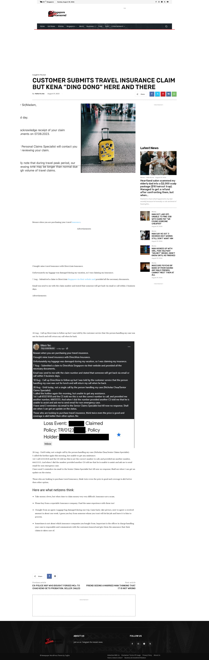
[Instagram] (158, 1)
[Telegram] (161, 1)
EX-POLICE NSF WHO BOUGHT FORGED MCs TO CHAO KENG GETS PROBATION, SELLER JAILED (56, 587)
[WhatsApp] (174, 94)
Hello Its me (39, 93)
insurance (76, 222)
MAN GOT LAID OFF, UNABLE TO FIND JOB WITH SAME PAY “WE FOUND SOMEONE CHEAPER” (162, 219)
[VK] (168, 94)
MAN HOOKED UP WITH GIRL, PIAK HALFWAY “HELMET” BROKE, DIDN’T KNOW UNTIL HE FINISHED (163, 252)
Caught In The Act (39, 75)
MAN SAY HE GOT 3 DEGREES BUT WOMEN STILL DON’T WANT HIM (162, 236)
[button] (166, 26)
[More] (55, 576)
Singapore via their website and (81, 279)
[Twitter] (164, 1)
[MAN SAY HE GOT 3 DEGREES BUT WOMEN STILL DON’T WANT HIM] (145, 235)
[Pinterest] (163, 94)
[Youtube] (167, 1)
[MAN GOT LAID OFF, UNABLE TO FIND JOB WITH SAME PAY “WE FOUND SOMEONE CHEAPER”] (145, 216)
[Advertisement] (124, 14)
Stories (142, 177)
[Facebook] (156, 1)
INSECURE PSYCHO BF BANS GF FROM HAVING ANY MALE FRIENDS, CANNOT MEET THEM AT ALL (163, 270)
